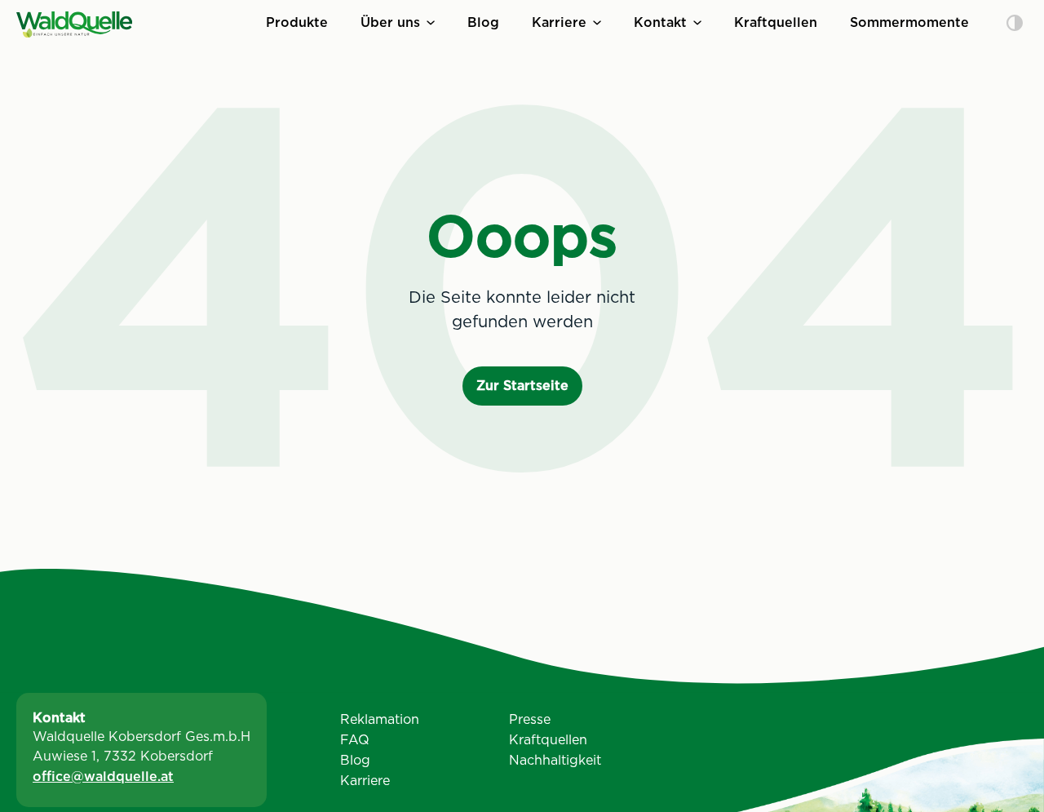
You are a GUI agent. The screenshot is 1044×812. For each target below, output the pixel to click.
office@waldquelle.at (103, 776)
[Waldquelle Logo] (74, 24)
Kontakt (660, 22)
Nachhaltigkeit (555, 760)
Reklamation (379, 719)
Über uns (390, 22)
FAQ (354, 740)
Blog (483, 22)
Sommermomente (909, 22)
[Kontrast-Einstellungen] (1015, 24)
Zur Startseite (522, 385)
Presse (530, 719)
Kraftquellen (775, 22)
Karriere (559, 22)
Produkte (297, 22)
